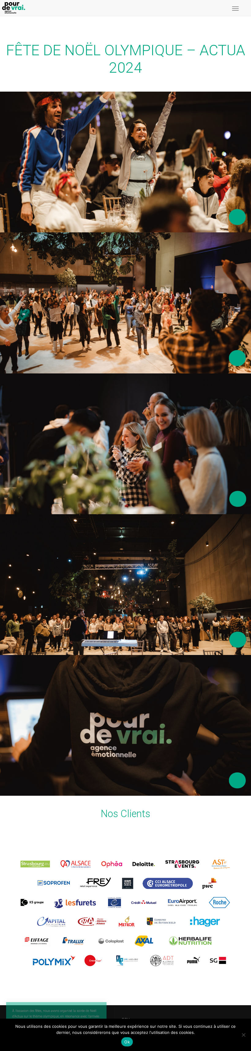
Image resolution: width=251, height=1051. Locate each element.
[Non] (243, 1035)
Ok (127, 1041)
